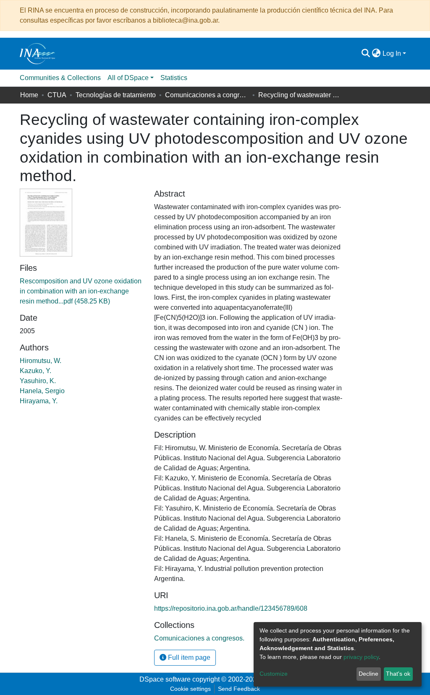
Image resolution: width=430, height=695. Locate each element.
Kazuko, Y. (35, 370)
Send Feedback (239, 688)
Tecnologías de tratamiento (116, 95)
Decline (368, 673)
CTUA (56, 95)
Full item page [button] (188, 657)
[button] (376, 54)
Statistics (173, 77)
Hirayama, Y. (39, 401)
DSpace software (165, 679)
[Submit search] (366, 54)
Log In (392, 53)
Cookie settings (190, 688)
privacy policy (361, 657)
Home (29, 95)
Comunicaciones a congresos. (207, 95)
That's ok (398, 673)
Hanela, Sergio (42, 390)
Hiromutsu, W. (40, 360)
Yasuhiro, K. (38, 380)
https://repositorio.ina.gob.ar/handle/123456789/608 (230, 608)
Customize (274, 673)
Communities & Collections (60, 77)
